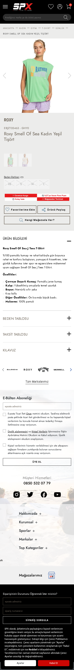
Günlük (60, 28)
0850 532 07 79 (37, 483)
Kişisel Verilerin (39, 431)
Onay (29, 413)
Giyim (34, 28)
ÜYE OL (36, 461)
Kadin (22, 28)
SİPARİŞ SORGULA (37, 620)
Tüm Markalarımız (37, 381)
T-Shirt (46, 28)
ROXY (8, 120)
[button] (69, 75)
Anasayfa (8, 28)
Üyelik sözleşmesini (18, 431)
